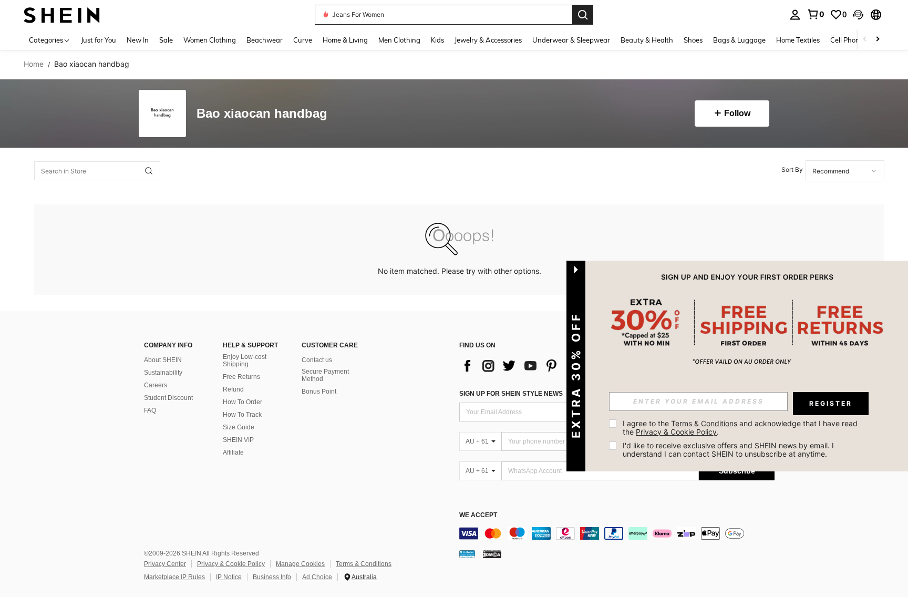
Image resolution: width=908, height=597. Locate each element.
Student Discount (168, 398)
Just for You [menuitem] (98, 40)
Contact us (317, 360)
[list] (543, 366)
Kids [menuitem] (437, 40)
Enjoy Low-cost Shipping (244, 360)
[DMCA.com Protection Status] (492, 554)
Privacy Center (165, 564)
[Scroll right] (877, 39)
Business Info (272, 577)
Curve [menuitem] (302, 40)
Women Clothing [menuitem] (209, 40)
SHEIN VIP (238, 440)
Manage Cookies (300, 564)
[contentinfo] (617, 533)
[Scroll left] (865, 39)
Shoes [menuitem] (693, 40)
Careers (155, 385)
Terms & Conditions (363, 564)
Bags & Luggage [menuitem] (739, 40)
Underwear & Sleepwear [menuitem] (571, 40)
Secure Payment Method (325, 375)
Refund (233, 389)
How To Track (242, 414)
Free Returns (241, 376)
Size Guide (238, 427)
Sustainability (163, 372)
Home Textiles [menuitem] (798, 40)
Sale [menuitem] (166, 40)
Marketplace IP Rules (174, 577)
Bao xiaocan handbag (262, 113)
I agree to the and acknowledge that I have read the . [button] (741, 427)
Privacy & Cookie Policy (231, 564)
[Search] (582, 15)
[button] (858, 14)
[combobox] (845, 170)
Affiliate (233, 452)
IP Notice (229, 577)
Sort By (792, 169)
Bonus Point (319, 391)
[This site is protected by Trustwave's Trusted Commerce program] (467, 554)
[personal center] (795, 14)
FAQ (150, 410)
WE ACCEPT (478, 515)
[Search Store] (148, 171)
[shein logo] (62, 14)
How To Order (242, 402)
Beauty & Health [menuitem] (647, 40)
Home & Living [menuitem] (345, 40)
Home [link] (34, 64)
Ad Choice (317, 577)
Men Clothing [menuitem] (399, 40)
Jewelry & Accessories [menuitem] (488, 40)
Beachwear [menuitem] (264, 40)
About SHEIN (163, 360)
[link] (815, 14)
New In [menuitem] (138, 40)
